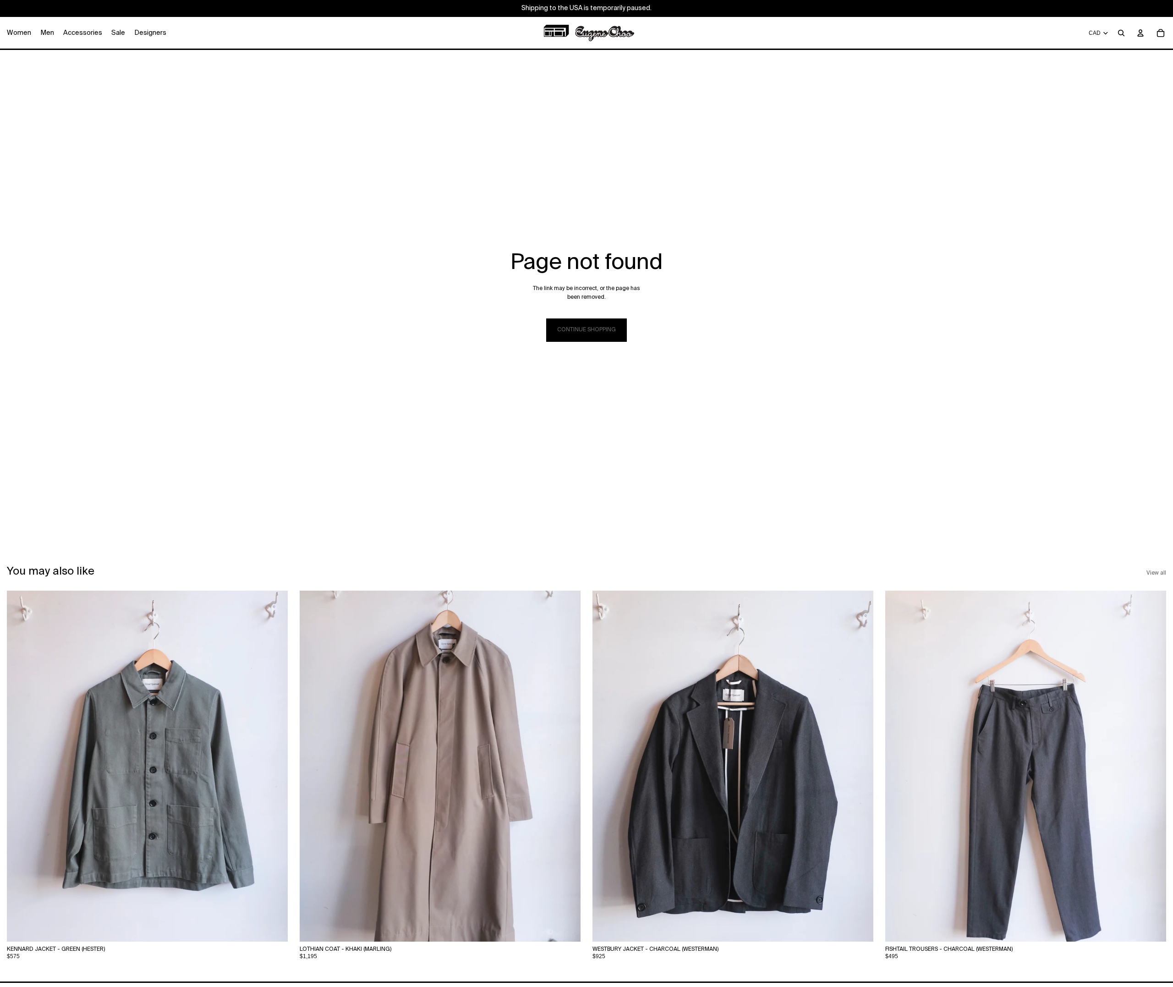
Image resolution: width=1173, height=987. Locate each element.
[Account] (1140, 33)
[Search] (1121, 33)
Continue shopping (586, 330)
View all (1156, 573)
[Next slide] (567, 766)
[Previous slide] (313, 766)
